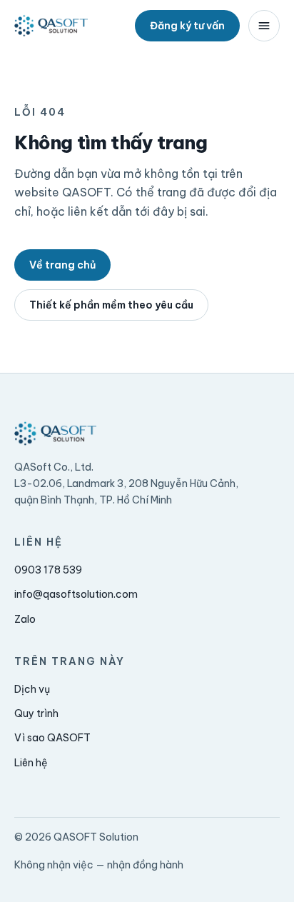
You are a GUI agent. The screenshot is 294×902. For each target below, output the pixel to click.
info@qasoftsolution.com (76, 594)
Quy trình (36, 713)
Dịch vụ (32, 689)
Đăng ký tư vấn (187, 25)
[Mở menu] (264, 25)
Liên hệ (31, 762)
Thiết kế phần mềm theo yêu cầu (111, 305)
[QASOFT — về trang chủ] (51, 26)
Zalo (25, 619)
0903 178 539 (48, 569)
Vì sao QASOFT (52, 737)
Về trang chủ (62, 265)
